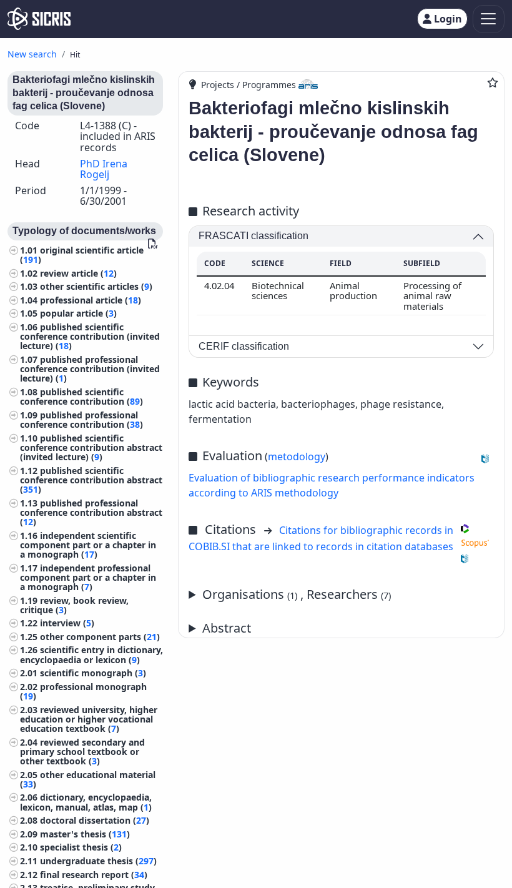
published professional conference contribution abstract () (91, 512)
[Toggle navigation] (489, 19)
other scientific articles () (96, 286)
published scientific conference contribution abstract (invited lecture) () (91, 447)
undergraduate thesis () (98, 861)
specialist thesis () (81, 847)
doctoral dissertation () (94, 820)
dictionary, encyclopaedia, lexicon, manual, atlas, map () (86, 801)
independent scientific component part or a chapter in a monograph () (88, 545)
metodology (296, 456)
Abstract (226, 627)
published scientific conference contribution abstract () (91, 480)
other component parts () (100, 637)
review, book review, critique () (74, 605)
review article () (78, 273)
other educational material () (87, 779)
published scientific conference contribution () (81, 396)
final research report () (93, 875)
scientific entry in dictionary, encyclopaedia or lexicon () (91, 654)
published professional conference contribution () (81, 419)
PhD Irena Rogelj (103, 169)
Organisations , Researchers (296, 594)
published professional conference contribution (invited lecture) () (90, 368)
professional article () (90, 300)
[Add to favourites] (492, 82)
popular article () (78, 313)
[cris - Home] (39, 18)
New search (32, 54)
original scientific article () (82, 254)
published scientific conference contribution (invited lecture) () (90, 336)
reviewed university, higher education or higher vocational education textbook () (88, 719)
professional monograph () (83, 691)
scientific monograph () (93, 673)
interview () (67, 623)
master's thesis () (85, 834)
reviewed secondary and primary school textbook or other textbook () (82, 751)
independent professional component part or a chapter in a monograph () (88, 577)
